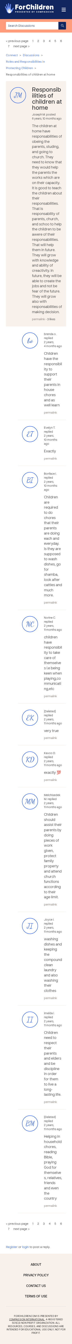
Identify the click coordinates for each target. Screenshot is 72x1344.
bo (30, 340)
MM (30, 801)
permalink (38, 319)
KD (30, 759)
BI (30, 480)
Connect (12, 55)
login (25, 1247)
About (36, 1264)
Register (12, 1247)
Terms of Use (36, 1296)
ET (30, 434)
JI (30, 926)
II (30, 1020)
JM (18, 95)
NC (30, 624)
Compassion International (27, 1319)
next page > (21, 46)
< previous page (17, 41)
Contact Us (36, 1286)
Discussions (31, 55)
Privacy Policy (36, 1275)
